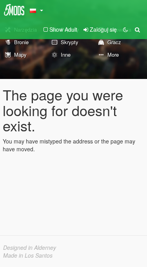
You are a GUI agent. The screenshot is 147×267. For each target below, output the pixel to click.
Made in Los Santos (28, 255)
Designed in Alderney (29, 247)
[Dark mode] (125, 29)
